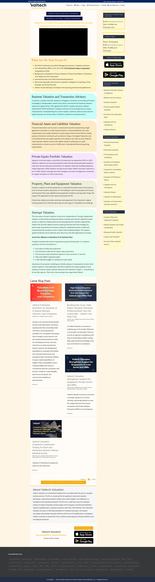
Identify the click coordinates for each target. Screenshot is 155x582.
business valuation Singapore (110, 559)
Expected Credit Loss (98, 562)
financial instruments (131, 562)
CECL (129, 559)
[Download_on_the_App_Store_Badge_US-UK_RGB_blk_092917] (83, 531)
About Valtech (82, 319)
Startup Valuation (70, 320)
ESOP (86, 562)
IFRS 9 (54, 566)
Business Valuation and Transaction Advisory (59, 97)
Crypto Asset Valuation (112, 237)
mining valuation (120, 566)
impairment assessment (50, 457)
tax (77, 569)
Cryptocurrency (29, 562)
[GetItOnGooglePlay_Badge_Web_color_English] (83, 539)
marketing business (105, 566)
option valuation (133, 566)
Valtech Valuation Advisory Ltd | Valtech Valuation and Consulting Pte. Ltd (75, 579)
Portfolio (12, 569)
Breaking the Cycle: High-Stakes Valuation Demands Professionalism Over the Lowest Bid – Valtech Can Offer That (80, 311)
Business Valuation (49, 316)
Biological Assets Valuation (113, 232)
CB (123, 559)
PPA (20, 569)
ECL (79, 562)
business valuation (83, 389)
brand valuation (54, 559)
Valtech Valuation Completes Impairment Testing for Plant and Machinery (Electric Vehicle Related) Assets (45, 447)
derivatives (55, 562)
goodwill (26, 566)
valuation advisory (101, 569)
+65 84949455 (113, 42)
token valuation (86, 569)
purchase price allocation (44, 569)
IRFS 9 (94, 566)
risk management (61, 569)
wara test (129, 569)
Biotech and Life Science (112, 98)
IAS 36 (34, 566)
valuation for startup (117, 569)
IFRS (47, 566)
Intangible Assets (83, 566)
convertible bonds (15, 562)
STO (72, 569)
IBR (41, 566)
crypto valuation (43, 562)
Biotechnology (27, 559)
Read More (34, 384)
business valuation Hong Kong (88, 559)
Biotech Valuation (41, 559)
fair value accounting (114, 562)
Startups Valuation (110, 102)
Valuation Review (110, 129)
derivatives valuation (68, 562)
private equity (29, 569)
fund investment (15, 566)
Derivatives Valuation (111, 150)
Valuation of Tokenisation (112, 197)
